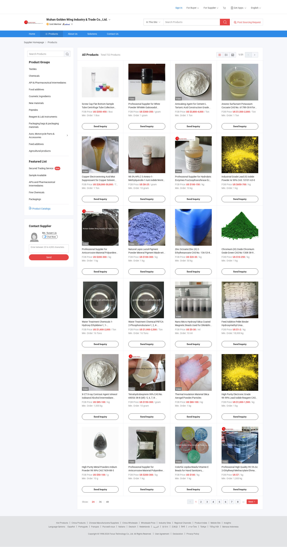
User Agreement (162, 533)
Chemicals (34, 75)
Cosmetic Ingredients (40, 96)
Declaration (178, 533)
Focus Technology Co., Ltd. (122, 533)
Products (53, 33)
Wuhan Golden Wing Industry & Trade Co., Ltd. (76, 19)
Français (95, 526)
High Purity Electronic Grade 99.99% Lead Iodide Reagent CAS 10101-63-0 (239, 398)
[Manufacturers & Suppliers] (45, 6)
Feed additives (36, 144)
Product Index (201, 522)
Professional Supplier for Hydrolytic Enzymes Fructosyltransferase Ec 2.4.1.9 (193, 180)
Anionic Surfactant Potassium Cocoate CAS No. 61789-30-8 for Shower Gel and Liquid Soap (238, 107)
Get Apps (238, 7)
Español (71, 526)
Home (32, 33)
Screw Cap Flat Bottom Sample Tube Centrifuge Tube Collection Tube (98, 107)
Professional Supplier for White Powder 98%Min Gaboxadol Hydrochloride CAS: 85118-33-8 (144, 107)
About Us (72, 33)
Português (83, 526)
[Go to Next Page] (255, 54)
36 (100, 501)
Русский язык (108, 526)
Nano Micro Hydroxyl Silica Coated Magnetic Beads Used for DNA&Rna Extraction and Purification (193, 325)
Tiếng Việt (214, 526)
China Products (79, 522)
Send (48, 257)
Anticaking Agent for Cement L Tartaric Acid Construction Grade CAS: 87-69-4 (192, 107)
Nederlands (145, 526)
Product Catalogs (41, 208)
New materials (36, 103)
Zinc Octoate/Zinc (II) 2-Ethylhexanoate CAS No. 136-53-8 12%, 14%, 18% (192, 253)
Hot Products (62, 522)
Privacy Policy (193, 533)
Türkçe (203, 526)
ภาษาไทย (192, 526)
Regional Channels (182, 522)
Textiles (33, 69)
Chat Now (51, 236)
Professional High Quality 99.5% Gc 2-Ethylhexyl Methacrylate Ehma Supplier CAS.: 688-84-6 (240, 470)
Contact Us (112, 33)
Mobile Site (215, 522)
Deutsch (132, 526)
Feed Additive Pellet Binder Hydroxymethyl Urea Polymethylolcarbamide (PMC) (237, 325)
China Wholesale (130, 522)
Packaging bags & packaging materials (44, 125)
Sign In (178, 7)
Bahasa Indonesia (230, 526)
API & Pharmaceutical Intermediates (47, 82)
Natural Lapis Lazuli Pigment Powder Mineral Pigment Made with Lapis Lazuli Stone (146, 253)
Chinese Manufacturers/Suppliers (104, 522)
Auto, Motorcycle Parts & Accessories (41, 135)
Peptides (33, 109)
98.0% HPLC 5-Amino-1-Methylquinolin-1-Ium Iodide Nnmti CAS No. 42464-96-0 (146, 180)
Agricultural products (40, 150)
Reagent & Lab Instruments (43, 116)
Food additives (36, 89)
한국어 (165, 526)
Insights (227, 522)
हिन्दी (183, 526)
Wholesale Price (148, 522)
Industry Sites (165, 522)
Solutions (92, 33)
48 (107, 501)
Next (250, 501)
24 (93, 502)
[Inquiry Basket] (225, 7)
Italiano (121, 526)
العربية (156, 526)
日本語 (175, 526)
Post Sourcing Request (249, 22)
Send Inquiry (100, 126)
